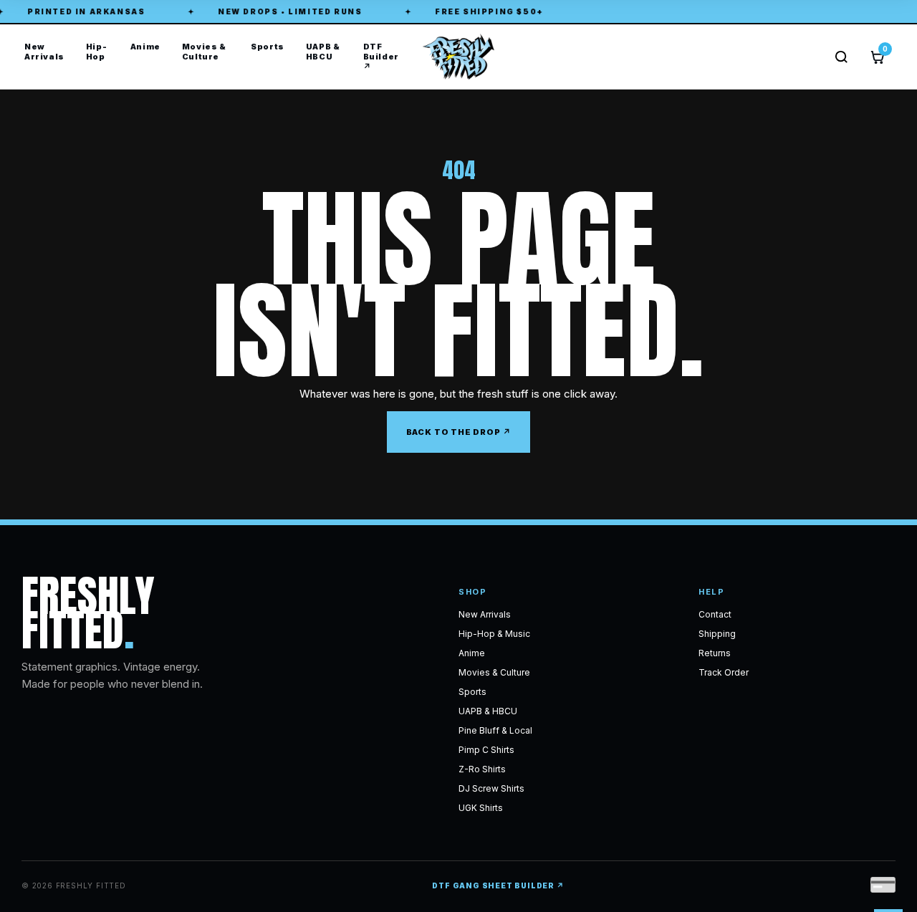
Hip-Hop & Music (494, 633)
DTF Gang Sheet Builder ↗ (498, 885)
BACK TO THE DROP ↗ (459, 432)
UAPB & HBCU (323, 52)
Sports (267, 47)
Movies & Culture (204, 52)
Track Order (723, 672)
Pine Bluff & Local (495, 730)
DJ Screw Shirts (491, 788)
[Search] (841, 57)
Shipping (717, 633)
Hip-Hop (96, 52)
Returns (714, 653)
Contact (714, 614)
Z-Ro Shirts (482, 769)
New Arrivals (44, 52)
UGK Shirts (480, 807)
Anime (145, 47)
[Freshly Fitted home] (458, 57)
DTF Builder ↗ (381, 57)
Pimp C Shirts (486, 749)
